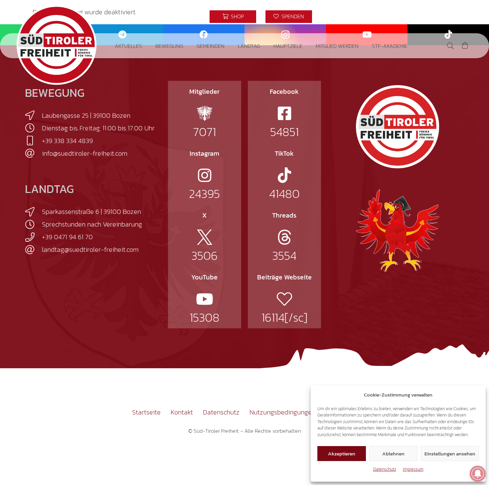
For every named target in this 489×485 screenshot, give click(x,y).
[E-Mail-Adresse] (406, 17)
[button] (147, 46)
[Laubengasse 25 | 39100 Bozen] (33, 115)
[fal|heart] (284, 299)
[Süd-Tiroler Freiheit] (397, 126)
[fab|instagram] (204, 175)
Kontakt (182, 412)
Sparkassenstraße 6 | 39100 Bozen (91, 212)
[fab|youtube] (204, 299)
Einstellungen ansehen (449, 453)
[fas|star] (204, 113)
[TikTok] (442, 17)
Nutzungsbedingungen (282, 412)
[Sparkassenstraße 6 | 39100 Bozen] (33, 212)
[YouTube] (454, 17)
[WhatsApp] (466, 17)
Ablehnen (393, 453)
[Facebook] (418, 17)
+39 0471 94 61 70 (67, 237)
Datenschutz (384, 469)
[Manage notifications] (478, 474)
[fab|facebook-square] (284, 113)
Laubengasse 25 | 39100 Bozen (86, 115)
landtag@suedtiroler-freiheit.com (90, 249)
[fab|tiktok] (284, 175)
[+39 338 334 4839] (33, 140)
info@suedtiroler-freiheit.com (84, 153)
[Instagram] (430, 17)
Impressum (413, 469)
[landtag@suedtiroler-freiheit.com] (33, 249)
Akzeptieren (341, 453)
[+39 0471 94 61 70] (33, 237)
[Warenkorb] (465, 45)
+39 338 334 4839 (67, 141)
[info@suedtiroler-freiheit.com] (33, 153)
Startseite (146, 412)
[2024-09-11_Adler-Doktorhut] (397, 230)
